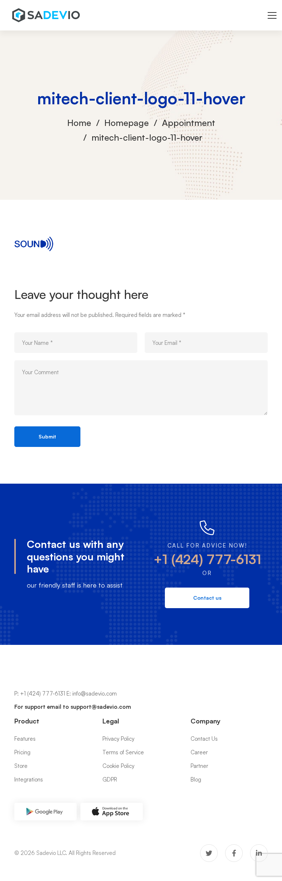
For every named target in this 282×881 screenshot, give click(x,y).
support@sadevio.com (100, 706)
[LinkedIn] (259, 853)
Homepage (126, 122)
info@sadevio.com (94, 693)
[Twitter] (209, 853)
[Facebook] (234, 853)
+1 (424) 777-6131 (207, 559)
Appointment (188, 122)
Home (79, 122)
